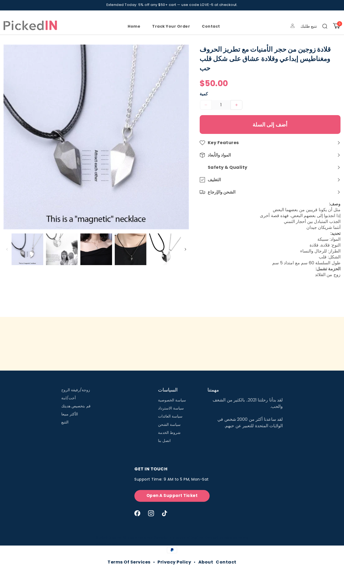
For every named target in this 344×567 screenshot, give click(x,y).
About (205, 562)
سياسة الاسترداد (171, 408)
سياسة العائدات (170, 416)
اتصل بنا (164, 440)
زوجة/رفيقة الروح (75, 390)
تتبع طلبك (308, 26)
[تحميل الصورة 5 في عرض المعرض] (165, 249)
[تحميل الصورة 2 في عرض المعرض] (62, 249)
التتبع (65, 422)
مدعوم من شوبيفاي (108, 543)
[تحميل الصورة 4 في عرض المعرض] (130, 249)
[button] (325, 26)
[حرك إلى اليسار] (6, 249)
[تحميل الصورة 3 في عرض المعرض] (96, 249)
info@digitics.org (234, 537)
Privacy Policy (174, 562)
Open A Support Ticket (172, 495)
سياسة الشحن (169, 424)
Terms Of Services (129, 562)
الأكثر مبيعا (69, 414)
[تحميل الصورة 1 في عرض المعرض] (27, 249)
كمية (204, 94)
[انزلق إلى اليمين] (185, 249)
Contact (226, 562)
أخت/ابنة (68, 398)
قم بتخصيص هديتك (76, 406)
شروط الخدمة (169, 432)
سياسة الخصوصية (172, 400)
